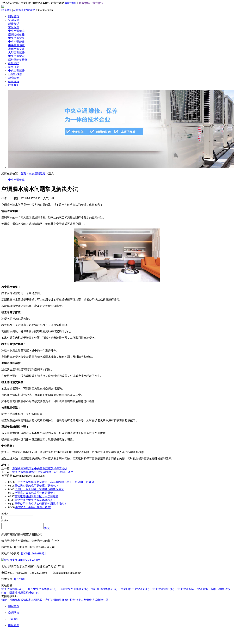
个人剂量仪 (85, 599)
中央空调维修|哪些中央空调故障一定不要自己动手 (42, 472)
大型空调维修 (16, 52)
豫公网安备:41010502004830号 (22, 560)
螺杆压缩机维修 (17, 59)
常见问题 (13, 27)
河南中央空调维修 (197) (74, 589)
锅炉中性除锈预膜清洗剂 (16, 599)
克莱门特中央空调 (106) (135, 589)
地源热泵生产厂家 (42, 599)
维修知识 (13, 23)
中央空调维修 (16, 41)
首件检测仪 (71, 599)
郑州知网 (19, 579)
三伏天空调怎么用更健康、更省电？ (36, 485)
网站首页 (13, 16)
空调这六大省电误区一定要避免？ (35, 492)
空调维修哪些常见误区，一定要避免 (36, 496)
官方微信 (98, 3)
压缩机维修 (15, 74)
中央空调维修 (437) (12, 589)
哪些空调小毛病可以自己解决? (33, 507)
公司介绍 (13, 81)
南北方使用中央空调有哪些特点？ (35, 500)
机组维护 (13, 63)
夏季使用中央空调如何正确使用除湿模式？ (41, 503)
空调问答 (13, 20)
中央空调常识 (16, 56)
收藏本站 (29, 10)
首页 (23, 173)
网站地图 (70, 3)
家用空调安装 (16, 48)
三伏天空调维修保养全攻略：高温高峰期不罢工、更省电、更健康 (54, 482)
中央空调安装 (16, 38)
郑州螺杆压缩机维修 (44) (24, 592)
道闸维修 (58, 599)
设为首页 (18, 10)
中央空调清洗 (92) (163, 589)
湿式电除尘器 (100, 599)
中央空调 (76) (185, 589)
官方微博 (84, 3)
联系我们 (6, 10)
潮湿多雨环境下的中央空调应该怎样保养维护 (39, 468)
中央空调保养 (16, 30)
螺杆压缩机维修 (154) (104, 589)
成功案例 (13, 77)
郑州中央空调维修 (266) (42, 589)
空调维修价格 (16, 34)
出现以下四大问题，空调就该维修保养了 (39, 489)
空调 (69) (202, 589)
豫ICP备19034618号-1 (33, 553)
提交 (47, 528)
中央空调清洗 (16, 45)
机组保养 (13, 66)
